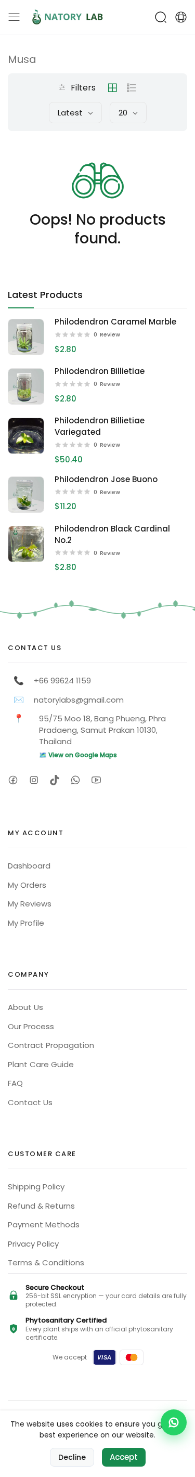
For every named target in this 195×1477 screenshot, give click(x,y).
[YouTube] (96, 780)
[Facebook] (13, 780)
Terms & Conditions (46, 1262)
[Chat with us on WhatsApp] (174, 1422)
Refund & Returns (41, 1205)
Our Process (31, 1026)
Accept (124, 1457)
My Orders (27, 884)
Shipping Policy (36, 1186)
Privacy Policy (33, 1243)
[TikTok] (54, 780)
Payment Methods (44, 1224)
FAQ (15, 1083)
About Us (25, 1007)
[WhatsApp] (75, 780)
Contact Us (30, 1102)
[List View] (131, 88)
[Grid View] (112, 88)
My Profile (26, 922)
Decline (72, 1457)
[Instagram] (33, 780)
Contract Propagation (51, 1045)
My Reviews (29, 903)
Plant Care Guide (41, 1064)
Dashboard (29, 865)
